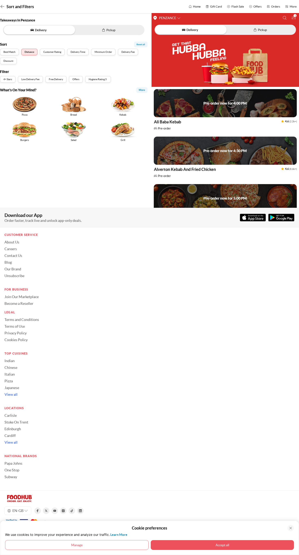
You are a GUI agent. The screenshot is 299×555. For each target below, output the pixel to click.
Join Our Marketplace (21, 297)
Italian (9, 374)
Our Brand (12, 269)
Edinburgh (12, 429)
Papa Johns (13, 463)
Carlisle (10, 415)
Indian (9, 361)
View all (10, 394)
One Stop (11, 470)
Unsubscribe (14, 276)
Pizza (8, 381)
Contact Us (13, 256)
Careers (10, 249)
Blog (8, 262)
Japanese (11, 388)
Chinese (10, 368)
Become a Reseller (18, 304)
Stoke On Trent (16, 422)
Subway (10, 477)
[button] (284, 17)
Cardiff (10, 436)
